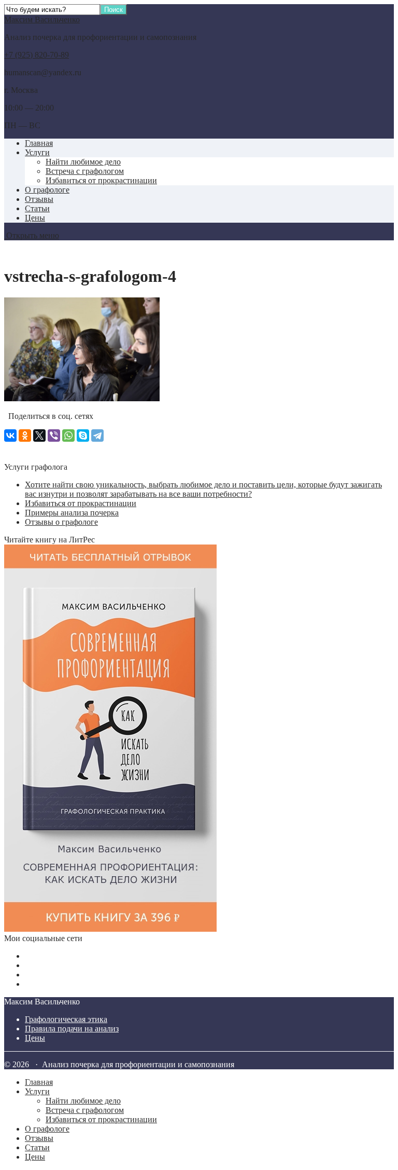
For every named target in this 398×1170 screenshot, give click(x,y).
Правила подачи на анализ (72, 1028)
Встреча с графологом (85, 171)
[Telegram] (97, 435)
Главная (39, 143)
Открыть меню (31, 235)
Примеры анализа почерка (72, 512)
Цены (35, 217)
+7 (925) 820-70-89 (36, 54)
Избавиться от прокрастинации (101, 180)
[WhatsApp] (68, 435)
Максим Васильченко (42, 19)
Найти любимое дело (83, 161)
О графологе (47, 189)
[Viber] (54, 435)
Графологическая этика (66, 1019)
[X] (39, 435)
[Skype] (83, 435)
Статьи (37, 208)
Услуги (37, 152)
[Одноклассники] (25, 435)
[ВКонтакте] (10, 435)
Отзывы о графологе (61, 522)
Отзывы (39, 199)
